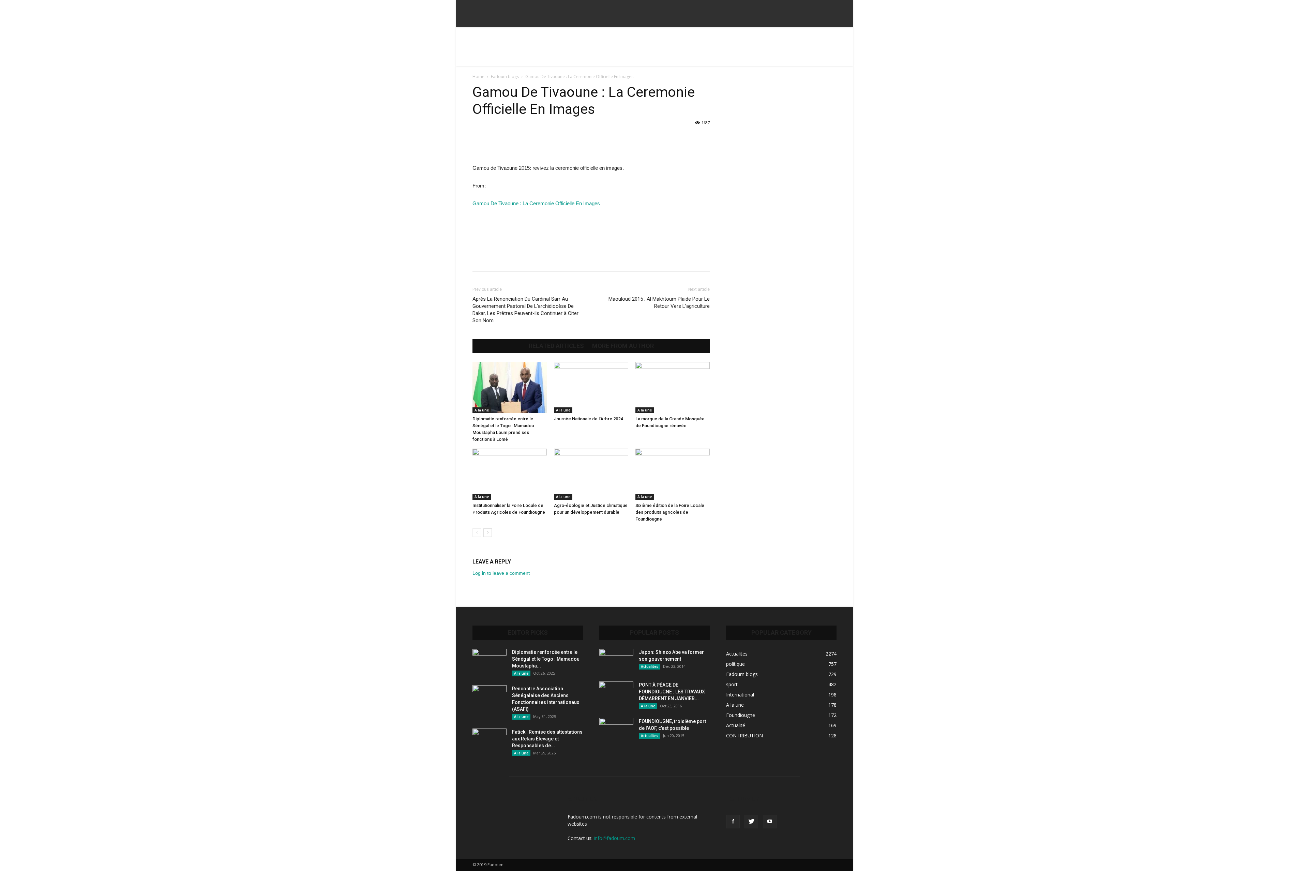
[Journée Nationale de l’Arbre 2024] (591, 387)
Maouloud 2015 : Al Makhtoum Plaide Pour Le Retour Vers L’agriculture (659, 302)
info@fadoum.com (614, 838)
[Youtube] (770, 821)
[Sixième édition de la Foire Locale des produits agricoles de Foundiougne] (672, 474)
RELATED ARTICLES (556, 346)
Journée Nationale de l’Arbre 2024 (588, 418)
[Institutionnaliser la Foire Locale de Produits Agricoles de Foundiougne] (509, 474)
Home (478, 76)
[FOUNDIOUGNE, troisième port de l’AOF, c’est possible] (616, 730)
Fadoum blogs (505, 76)
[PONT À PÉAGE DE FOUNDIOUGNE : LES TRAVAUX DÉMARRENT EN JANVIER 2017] (616, 693)
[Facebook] (733, 821)
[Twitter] (751, 821)
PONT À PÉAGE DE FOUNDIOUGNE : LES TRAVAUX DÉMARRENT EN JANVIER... (672, 691)
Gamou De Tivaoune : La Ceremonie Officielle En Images (536, 203)
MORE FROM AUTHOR (623, 346)
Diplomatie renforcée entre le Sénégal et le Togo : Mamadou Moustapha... (546, 659)
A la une (482, 410)
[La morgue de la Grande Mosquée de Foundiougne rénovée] (672, 387)
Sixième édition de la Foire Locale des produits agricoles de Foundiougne (669, 512)
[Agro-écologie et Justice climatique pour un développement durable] (591, 474)
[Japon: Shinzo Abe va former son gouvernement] (616, 661)
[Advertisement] (654, 50)
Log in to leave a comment (501, 573)
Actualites (649, 666)
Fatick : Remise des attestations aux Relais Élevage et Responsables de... (547, 738)
